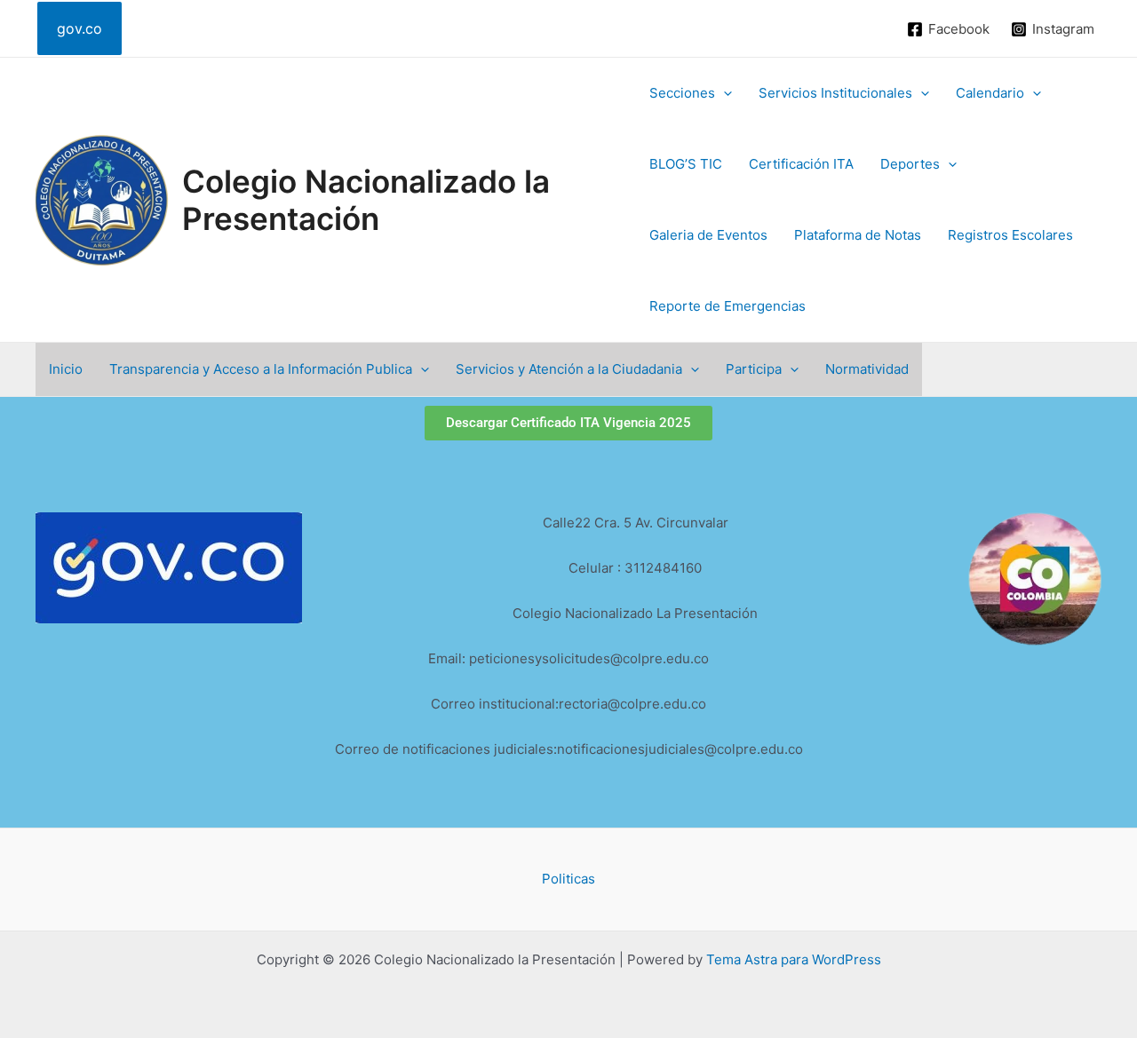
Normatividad (867, 369)
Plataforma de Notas (857, 234)
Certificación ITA (801, 163)
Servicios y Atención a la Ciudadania (569, 369)
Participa (754, 369)
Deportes (910, 163)
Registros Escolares (1010, 234)
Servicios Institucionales (835, 92)
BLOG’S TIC (685, 163)
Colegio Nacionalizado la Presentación (366, 199)
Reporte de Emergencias (727, 305)
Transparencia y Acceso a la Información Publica (260, 369)
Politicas (568, 878)
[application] (723, 93)
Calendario (990, 92)
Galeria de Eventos (708, 234)
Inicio (66, 369)
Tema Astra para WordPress (793, 959)
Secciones (682, 92)
